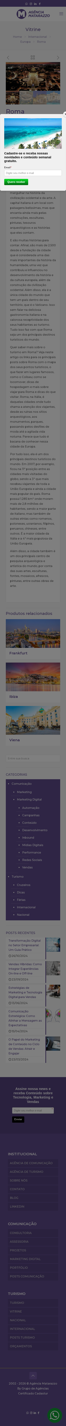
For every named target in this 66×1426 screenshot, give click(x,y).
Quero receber (16, 181)
